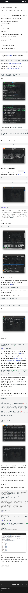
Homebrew (9, 55)
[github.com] (2, 591)
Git (20, 353)
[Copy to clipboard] (26, 52)
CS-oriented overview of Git (14, 360)
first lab (11, 284)
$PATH (19, 174)
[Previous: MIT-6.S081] (2, 584)
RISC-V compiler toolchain (15, 63)
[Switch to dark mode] (22, 1)
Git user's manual (18, 358)
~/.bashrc (23, 172)
